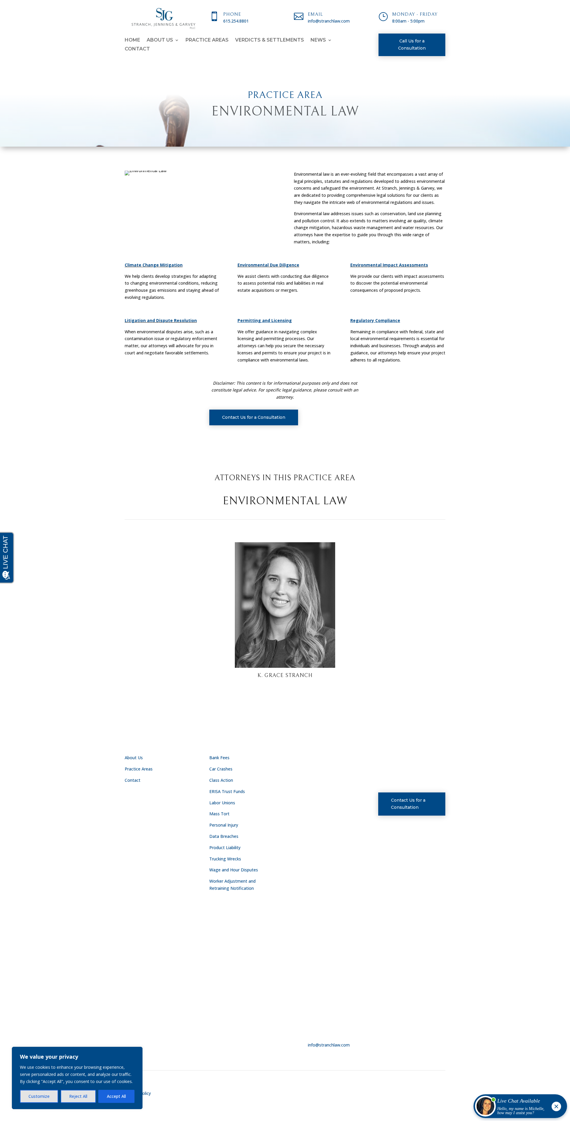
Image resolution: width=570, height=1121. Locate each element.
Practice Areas (207, 40)
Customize (39, 1096)
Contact (137, 49)
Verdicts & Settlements (269, 40)
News (318, 40)
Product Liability (224, 847)
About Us (160, 40)
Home (132, 40)
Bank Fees (219, 757)
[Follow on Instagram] (410, 759)
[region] (77, 1078)
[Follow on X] (396, 759)
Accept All (116, 1096)
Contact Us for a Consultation (253, 417)
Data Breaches (223, 836)
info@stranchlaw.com (329, 1045)
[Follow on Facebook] (383, 759)
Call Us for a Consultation (412, 44)
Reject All (78, 1096)
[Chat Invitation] (517, 1107)
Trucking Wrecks (225, 859)
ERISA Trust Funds (227, 791)
